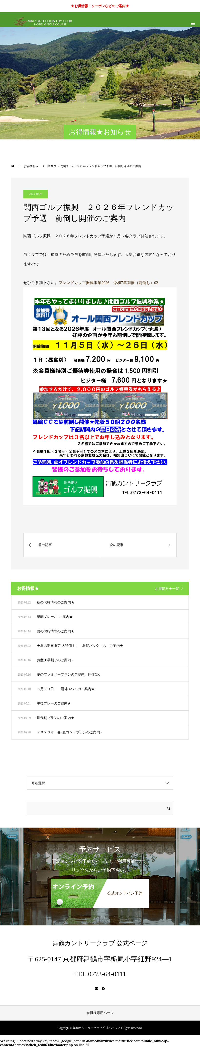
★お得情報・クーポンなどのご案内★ (100, 6)
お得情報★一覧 (167, 589)
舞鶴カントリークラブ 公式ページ (100, 943)
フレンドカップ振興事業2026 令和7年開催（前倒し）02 (108, 283)
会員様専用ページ (100, 1013)
